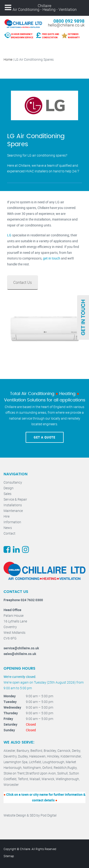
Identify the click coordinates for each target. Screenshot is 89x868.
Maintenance (13, 510)
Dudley (23, 756)
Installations (13, 505)
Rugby (72, 767)
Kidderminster (71, 756)
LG (9, 235)
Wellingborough (67, 779)
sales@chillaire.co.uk (20, 653)
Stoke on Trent (14, 773)
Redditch (60, 767)
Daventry (10, 756)
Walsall (34, 779)
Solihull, (63, 773)
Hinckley (53, 756)
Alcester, (10, 750)
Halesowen (37, 756)
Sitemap (9, 856)
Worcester (11, 784)
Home (8, 59)
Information (12, 522)
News (8, 527)
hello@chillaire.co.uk (66, 25)
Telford (23, 779)
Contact (9, 533)
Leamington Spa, (16, 762)
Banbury (23, 750)
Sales (7, 493)
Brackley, (50, 750)
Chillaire (44, 5)
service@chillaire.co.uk (21, 648)
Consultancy (13, 482)
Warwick (48, 779)
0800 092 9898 (68, 21)
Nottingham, (32, 767)
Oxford (47, 767)
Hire (6, 516)
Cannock (63, 750)
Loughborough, (54, 762)
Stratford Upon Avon (40, 773)
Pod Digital (48, 815)
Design (9, 488)
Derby (76, 750)
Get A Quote (44, 437)
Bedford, (37, 750)
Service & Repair (15, 499)
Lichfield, (35, 762)
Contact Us (22, 282)
